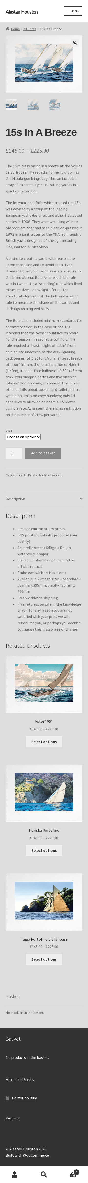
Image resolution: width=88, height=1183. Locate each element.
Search (44, 1175)
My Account (14, 1175)
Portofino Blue (24, 1097)
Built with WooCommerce (27, 1155)
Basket (68, 1170)
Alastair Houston (22, 12)
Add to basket (43, 452)
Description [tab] (15, 498)
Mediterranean (50, 475)
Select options (44, 741)
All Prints (29, 29)
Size (9, 430)
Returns (12, 1118)
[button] (75, 43)
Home (15, 29)
